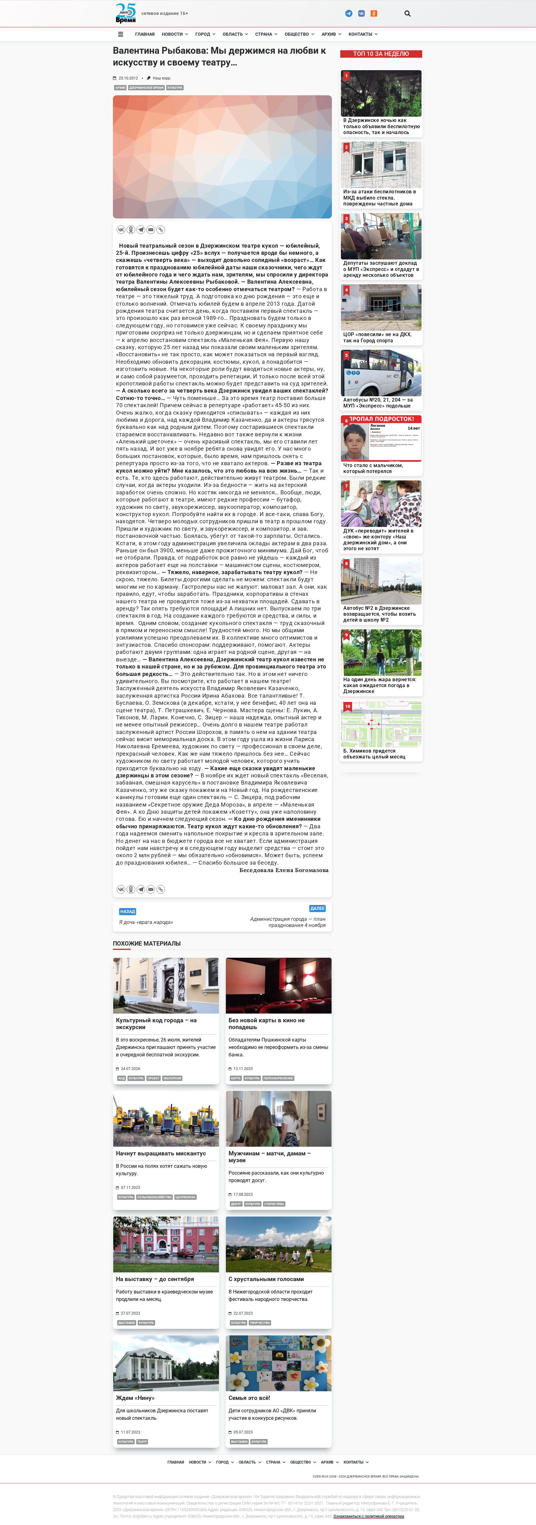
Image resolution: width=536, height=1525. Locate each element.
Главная (144, 34)
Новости (172, 34)
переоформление (278, 1078)
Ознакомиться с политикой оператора (368, 1516)
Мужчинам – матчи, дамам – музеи (270, 1157)
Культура (175, 87)
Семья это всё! (249, 1397)
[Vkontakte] (121, 229)
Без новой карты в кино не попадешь (267, 1024)
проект (153, 1078)
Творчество (260, 1323)
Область (233, 34)
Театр (142, 1441)
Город (202, 34)
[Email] (150, 229)
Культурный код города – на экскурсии (156, 1024)
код (121, 1078)
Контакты (360, 34)
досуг (236, 1204)
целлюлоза (185, 1197)
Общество (297, 34)
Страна (263, 34)
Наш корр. (162, 78)
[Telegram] (140, 229)
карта (236, 1078)
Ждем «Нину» (135, 1397)
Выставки (126, 1323)
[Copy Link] (160, 229)
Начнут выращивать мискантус (161, 1153)
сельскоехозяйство (154, 1197)
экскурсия (172, 1078)
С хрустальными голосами (266, 1279)
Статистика (274, 1204)
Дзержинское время (146, 87)
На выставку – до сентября (155, 1279)
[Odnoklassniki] (131, 229)
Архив (329, 34)
